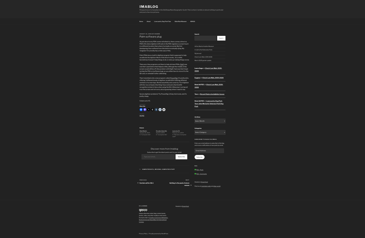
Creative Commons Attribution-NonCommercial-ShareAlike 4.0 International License (153, 220)
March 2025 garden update (203, 60)
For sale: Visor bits (161, 131)
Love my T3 (176, 131)
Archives (197, 117)
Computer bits (148, 169)
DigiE (182, 64)
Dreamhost (204, 182)
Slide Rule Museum (181, 21)
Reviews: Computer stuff (165, 169)
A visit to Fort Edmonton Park (203, 50)
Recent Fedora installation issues (212, 94)
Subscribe (181, 157)
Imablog (149, 7)
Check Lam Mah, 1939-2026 (203, 57)
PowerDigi (174, 78)
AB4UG (192, 21)
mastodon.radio (206, 186)
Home (141, 21)
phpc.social (217, 186)
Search (197, 34)
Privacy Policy (143, 233)
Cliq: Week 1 (143, 131)
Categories (198, 128)
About (149, 21)
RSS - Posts (199, 170)
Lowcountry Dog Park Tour (162, 21)
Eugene (157, 34)
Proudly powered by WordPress (158, 233)
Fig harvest (198, 53)
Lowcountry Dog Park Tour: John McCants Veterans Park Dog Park (209, 103)
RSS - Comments (201, 174)
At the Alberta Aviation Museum (204, 46)
